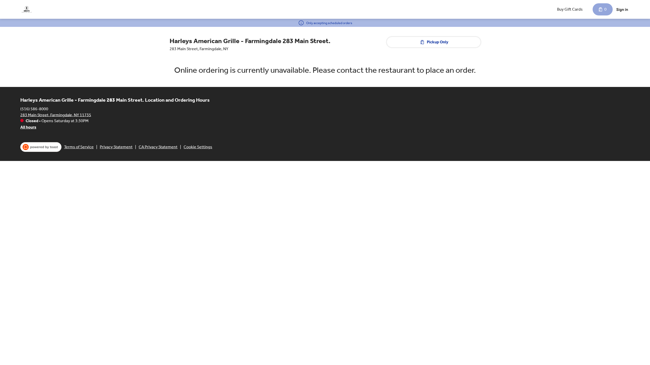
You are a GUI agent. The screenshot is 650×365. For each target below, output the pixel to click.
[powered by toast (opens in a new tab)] (41, 147)
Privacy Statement (116, 146)
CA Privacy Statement (158, 146)
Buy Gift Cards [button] (570, 9)
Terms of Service (79, 146)
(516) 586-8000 (34, 108)
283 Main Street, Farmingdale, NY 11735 (55, 114)
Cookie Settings (198, 146)
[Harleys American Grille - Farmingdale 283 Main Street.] (26, 9)
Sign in (622, 9)
